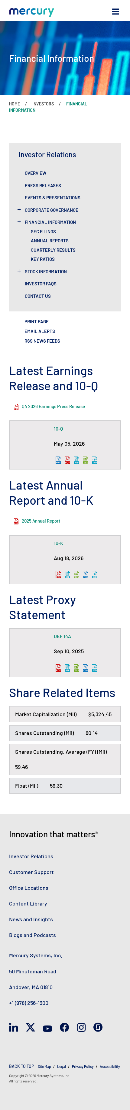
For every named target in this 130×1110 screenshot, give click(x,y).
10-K (58, 543)
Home (14, 103)
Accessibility (110, 1066)
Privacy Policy (83, 1066)
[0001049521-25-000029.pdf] (58, 668)
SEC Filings (43, 231)
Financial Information (50, 222)
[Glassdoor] (97, 1027)
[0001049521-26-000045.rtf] (67, 574)
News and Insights (31, 919)
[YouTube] (47, 1027)
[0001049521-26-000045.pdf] (58, 574)
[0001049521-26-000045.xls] (76, 574)
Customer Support (31, 872)
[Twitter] (30, 1027)
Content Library (28, 903)
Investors (43, 103)
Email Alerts (39, 331)
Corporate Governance (51, 210)
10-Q (58, 428)
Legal (61, 1066)
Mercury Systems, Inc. (35, 955)
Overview (35, 173)
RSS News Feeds (42, 341)
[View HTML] (58, 460)
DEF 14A (62, 636)
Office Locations (28, 887)
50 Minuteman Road (32, 971)
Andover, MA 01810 (31, 987)
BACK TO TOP (21, 1066)
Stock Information (46, 271)
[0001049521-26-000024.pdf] (67, 460)
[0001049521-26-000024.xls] (85, 460)
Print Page (36, 321)
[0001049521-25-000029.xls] (76, 668)
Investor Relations (31, 856)
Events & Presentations (52, 197)
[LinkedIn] (13, 1027)
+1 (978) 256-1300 (28, 1002)
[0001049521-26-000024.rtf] (76, 460)
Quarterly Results (53, 250)
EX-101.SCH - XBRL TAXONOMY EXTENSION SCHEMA (94, 460)
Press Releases (43, 185)
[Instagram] (81, 1027)
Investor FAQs (41, 283)
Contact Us (38, 296)
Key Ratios (43, 259)
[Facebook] (64, 1027)
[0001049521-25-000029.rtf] (67, 668)
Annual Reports (50, 240)
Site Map (44, 1066)
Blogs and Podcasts (32, 935)
